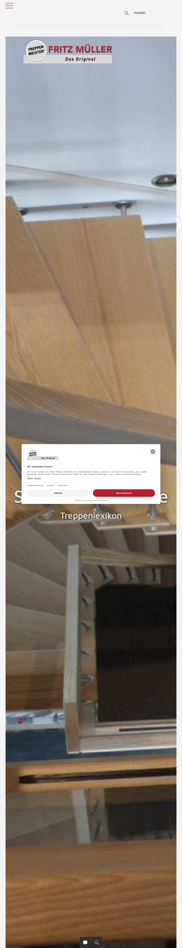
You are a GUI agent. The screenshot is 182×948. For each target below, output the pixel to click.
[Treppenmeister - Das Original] (67, 51)
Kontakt (139, 12)
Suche (126, 13)
